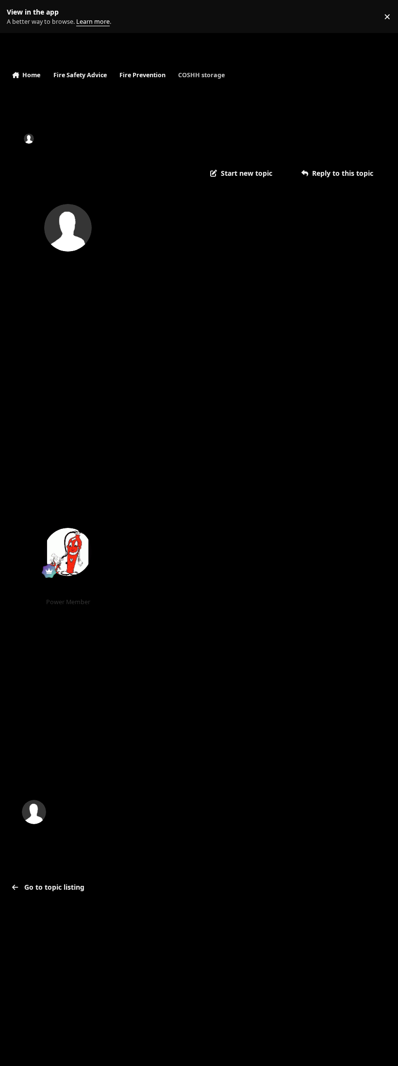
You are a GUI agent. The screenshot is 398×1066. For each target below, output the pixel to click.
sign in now (209, 770)
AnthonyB (68, 589)
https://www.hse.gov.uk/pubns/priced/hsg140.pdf (218, 627)
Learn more (18, 16)
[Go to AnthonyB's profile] (68, 551)
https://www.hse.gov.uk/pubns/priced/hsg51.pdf (216, 648)
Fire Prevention (187, 138)
